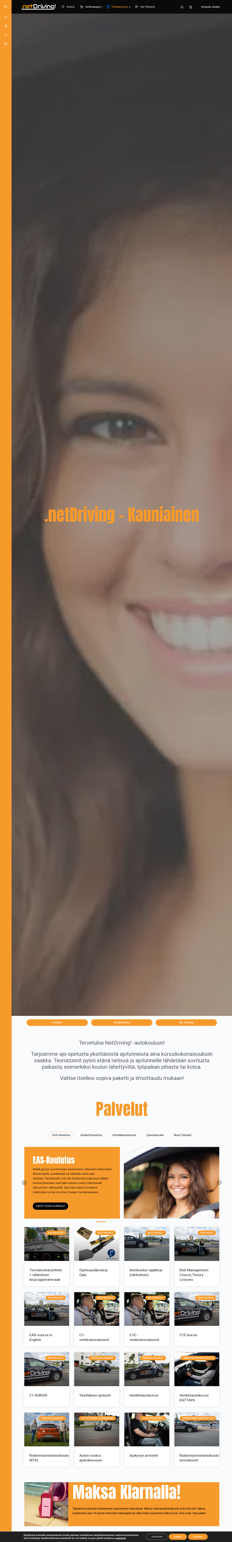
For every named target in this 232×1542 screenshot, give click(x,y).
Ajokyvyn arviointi (143, 1455)
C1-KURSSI (38, 1395)
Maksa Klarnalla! (127, 1492)
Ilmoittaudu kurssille (50, 1206)
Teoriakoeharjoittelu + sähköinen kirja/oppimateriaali (45, 1275)
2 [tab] (111, 1221)
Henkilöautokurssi (143, 1395)
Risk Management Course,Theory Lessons (194, 1275)
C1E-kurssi (188, 1335)
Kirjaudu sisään (210, 6)
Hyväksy (198, 1536)
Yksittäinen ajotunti (94, 1395)
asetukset (120, 1538)
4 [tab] (132, 1221)
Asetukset (156, 1536)
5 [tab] (143, 1221)
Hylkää (178, 1536)
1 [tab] (100, 1221)
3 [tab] (122, 1221)
